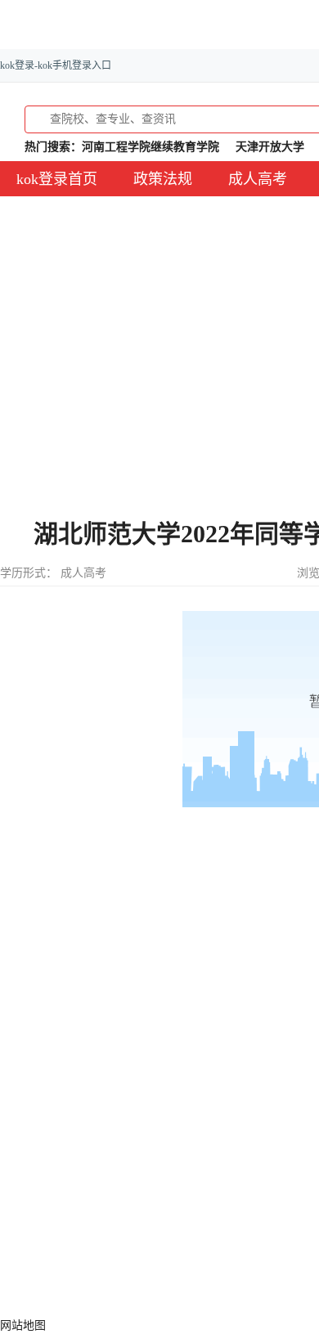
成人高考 (257, 179)
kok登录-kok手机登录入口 (55, 65)
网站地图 (23, 1325)
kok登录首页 (56, 179)
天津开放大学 (270, 147)
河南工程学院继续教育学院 (150, 147)
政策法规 (162, 179)
